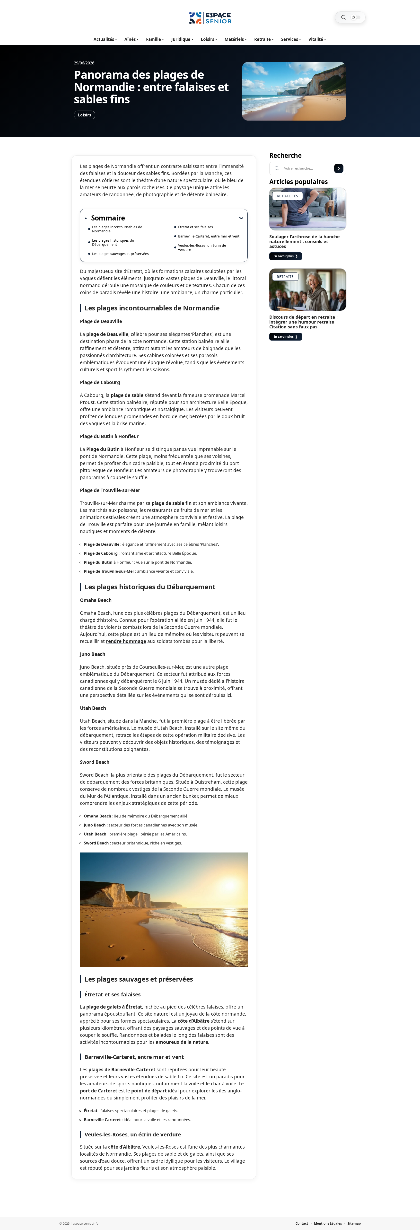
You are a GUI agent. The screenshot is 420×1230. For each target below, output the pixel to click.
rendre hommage (126, 641)
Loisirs (84, 115)
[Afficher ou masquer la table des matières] (184, 218)
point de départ (149, 1091)
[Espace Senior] (210, 17)
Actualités (287, 195)
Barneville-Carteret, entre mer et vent (208, 236)
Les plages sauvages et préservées (120, 253)
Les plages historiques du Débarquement (113, 242)
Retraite (285, 276)
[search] (343, 17)
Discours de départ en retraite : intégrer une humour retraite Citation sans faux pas (303, 322)
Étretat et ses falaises (195, 227)
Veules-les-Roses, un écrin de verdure (202, 247)
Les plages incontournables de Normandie (117, 229)
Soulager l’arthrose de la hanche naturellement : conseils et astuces (304, 241)
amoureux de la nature (182, 1042)
